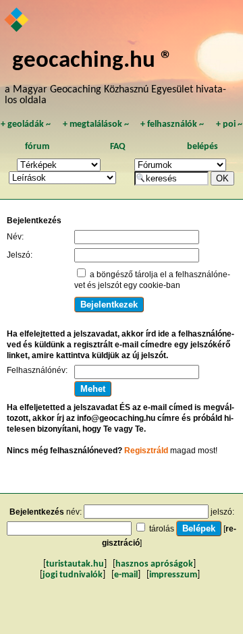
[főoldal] (17, 21)
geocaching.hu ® (92, 61)
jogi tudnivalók (73, 575)
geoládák (25, 124)
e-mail (126, 575)
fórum (37, 146)
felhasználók (172, 124)
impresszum (173, 575)
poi (229, 124)
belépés (202, 146)
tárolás (161, 529)
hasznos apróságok (154, 564)
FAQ (118, 146)
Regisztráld (146, 450)
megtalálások (96, 124)
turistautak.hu (75, 564)
